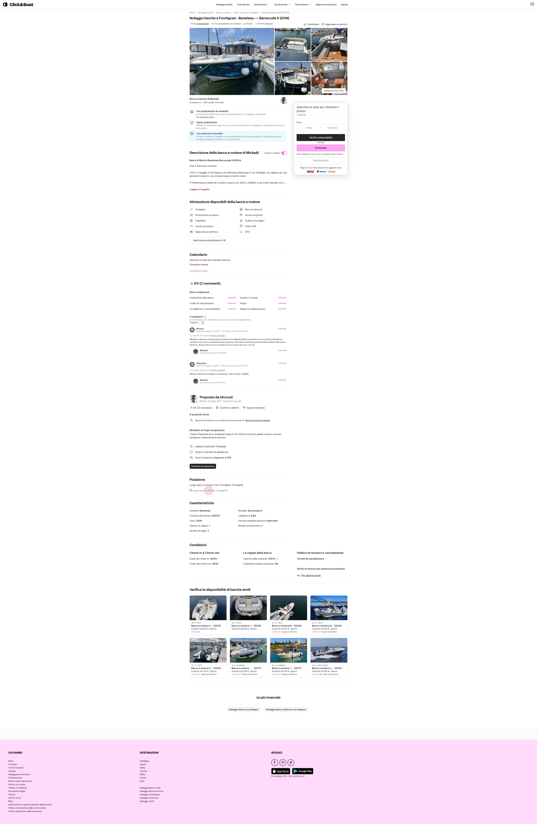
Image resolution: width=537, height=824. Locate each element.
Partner (11, 794)
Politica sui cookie (16, 784)
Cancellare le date (199, 271)
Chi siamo (12, 764)
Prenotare (321, 147)
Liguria (143, 764)
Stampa (12, 771)
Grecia (143, 778)
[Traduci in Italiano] (284, 153)
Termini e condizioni (17, 788)
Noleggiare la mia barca (19, 774)
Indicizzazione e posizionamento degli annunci (30, 804)
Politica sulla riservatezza (20, 781)
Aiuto (10, 761)
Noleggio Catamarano (150, 794)
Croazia (143, 771)
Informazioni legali (16, 791)
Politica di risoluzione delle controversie (27, 808)
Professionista (15, 778)
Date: (299, 122)
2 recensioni (202, 23)
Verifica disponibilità (320, 137)
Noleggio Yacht (147, 801)
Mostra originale (218, 336)
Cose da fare (243, 4)
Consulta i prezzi (199, 264)
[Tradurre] (201, 322)
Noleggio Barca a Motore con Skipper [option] (286, 709)
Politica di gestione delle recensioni (25, 811)
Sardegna (144, 761)
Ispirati (344, 4)
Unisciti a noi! (14, 798)
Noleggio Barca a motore (151, 791)
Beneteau (205, 510)
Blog (10, 801)
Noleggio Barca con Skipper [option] (244, 709)
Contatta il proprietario (202, 466)
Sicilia (142, 767)
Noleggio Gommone (149, 798)
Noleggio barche (224, 4)
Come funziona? (16, 767)
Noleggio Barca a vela (150, 788)
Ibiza (142, 781)
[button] (311, 24)
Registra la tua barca (326, 4)
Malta (142, 774)
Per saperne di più (311, 575)
